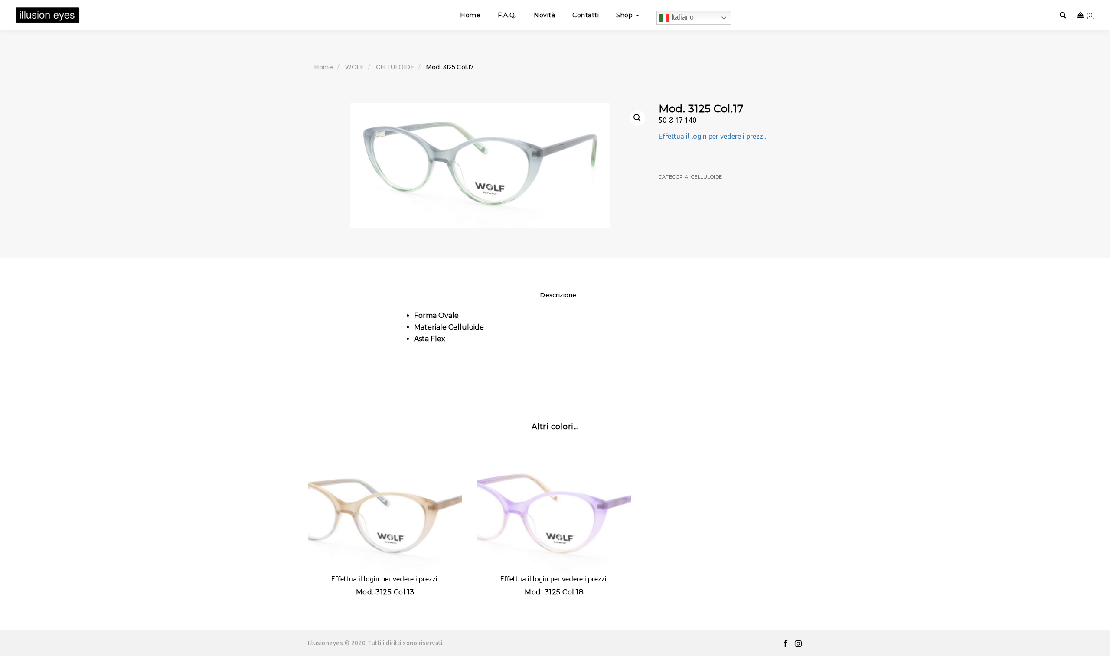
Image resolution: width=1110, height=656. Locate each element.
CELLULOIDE (395, 66)
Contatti (585, 15)
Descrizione (558, 294)
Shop (625, 15)
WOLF (354, 66)
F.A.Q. (507, 15)
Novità (544, 15)
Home (470, 15)
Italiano (681, 17)
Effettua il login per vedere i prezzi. (712, 136)
